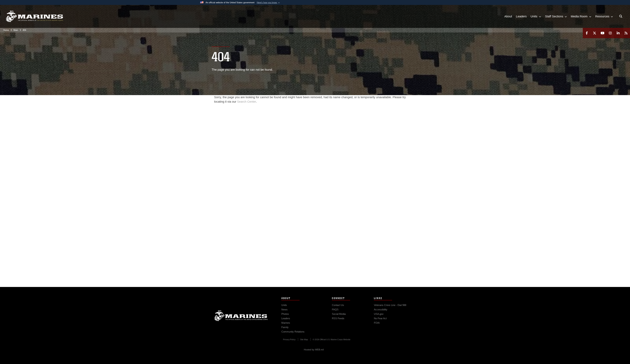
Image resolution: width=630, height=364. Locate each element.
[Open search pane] (620, 16)
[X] (594, 33)
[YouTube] (602, 33)
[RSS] (626, 33)
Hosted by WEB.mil (314, 349)
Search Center (246, 101)
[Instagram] (610, 33)
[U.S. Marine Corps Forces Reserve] (34, 16)
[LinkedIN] (618, 33)
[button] (268, 2)
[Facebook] (587, 33)
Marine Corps (241, 316)
